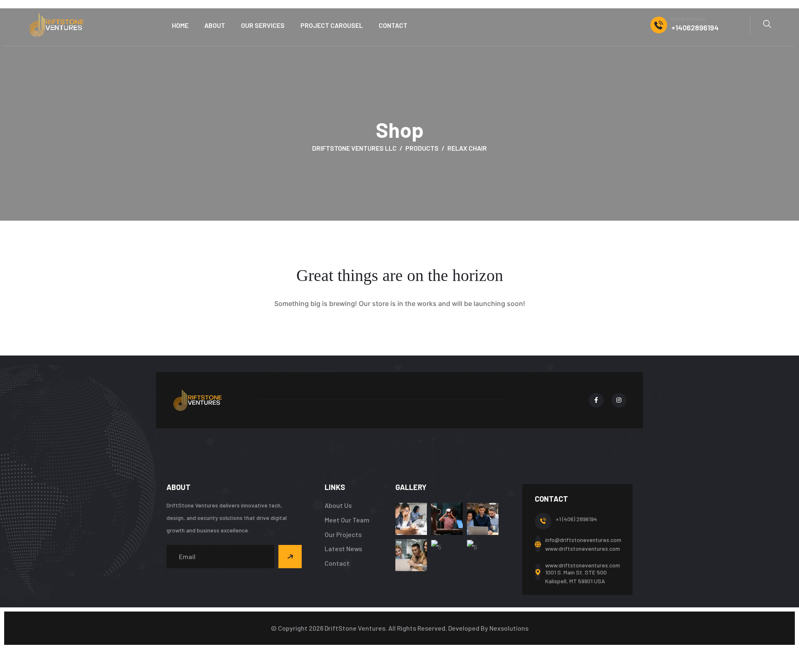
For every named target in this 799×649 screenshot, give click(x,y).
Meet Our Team (347, 520)
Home (180, 25)
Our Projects (343, 534)
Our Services (263, 25)
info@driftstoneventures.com (583, 539)
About (214, 25)
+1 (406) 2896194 (576, 518)
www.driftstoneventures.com (582, 548)
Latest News (343, 548)
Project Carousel (331, 25)
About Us (338, 505)
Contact (393, 25)
